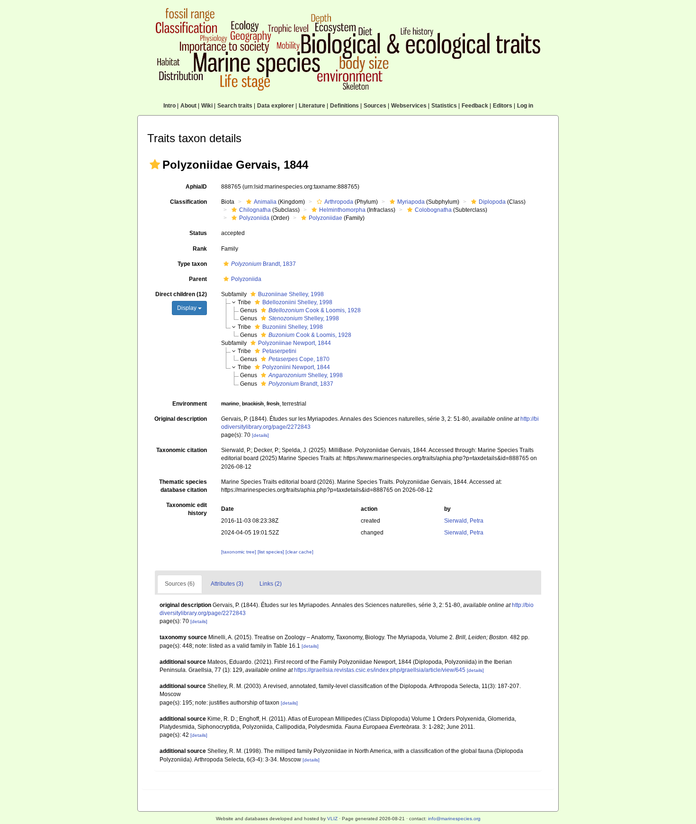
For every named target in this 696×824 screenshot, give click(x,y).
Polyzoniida (254, 218)
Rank (200, 248)
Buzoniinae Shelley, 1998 (291, 294)
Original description (180, 419)
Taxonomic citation (181, 450)
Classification (188, 202)
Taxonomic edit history (186, 509)
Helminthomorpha (342, 210)
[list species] (272, 551)
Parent (198, 279)
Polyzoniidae (325, 218)
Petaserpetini (279, 351)
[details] (260, 435)
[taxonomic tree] (239, 551)
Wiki (207, 105)
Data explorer (275, 105)
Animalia (265, 202)
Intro (169, 105)
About (188, 105)
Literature (312, 105)
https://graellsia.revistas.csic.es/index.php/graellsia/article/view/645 (379, 670)
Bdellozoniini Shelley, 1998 (297, 302)
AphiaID (196, 186)
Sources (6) (180, 583)
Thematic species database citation (183, 486)
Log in (525, 105)
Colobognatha (433, 210)
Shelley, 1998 (303, 318)
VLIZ (332, 818)
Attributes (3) (227, 583)
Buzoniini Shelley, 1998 (292, 327)
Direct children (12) (181, 294)
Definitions (344, 105)
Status (198, 233)
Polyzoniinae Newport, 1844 (294, 343)
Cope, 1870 (299, 359)
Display (187, 308)
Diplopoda (492, 202)
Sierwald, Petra (463, 520)
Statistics (444, 105)
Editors (502, 105)
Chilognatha (255, 210)
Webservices (409, 105)
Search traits (234, 105)
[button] (154, 164)
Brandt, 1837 (263, 264)
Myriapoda (411, 202)
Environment (189, 403)
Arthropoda (338, 202)
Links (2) (270, 583)
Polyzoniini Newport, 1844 (296, 367)
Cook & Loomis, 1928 (314, 310)
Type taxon (192, 264)
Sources (375, 105)
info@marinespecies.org (454, 818)
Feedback (475, 105)
